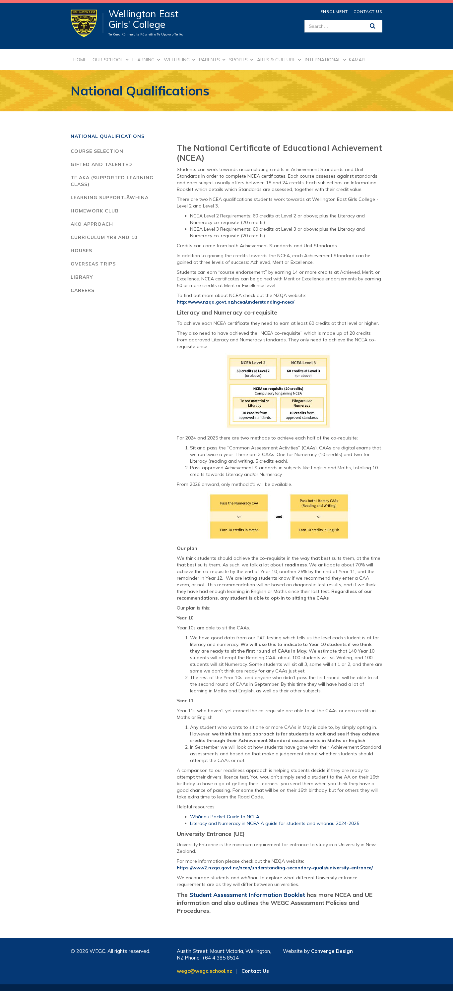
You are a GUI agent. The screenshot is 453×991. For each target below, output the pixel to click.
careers (83, 290)
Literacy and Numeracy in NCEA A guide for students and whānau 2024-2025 (274, 823)
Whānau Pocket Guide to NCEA (224, 817)
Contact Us (368, 11)
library (82, 277)
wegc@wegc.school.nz (204, 971)
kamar (357, 60)
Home (80, 60)
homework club (95, 211)
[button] (110, 59)
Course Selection (97, 151)
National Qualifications (108, 136)
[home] (87, 23)
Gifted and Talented (101, 164)
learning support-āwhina (110, 198)
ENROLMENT (334, 11)
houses (81, 251)
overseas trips (93, 264)
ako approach (92, 224)
